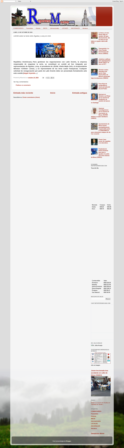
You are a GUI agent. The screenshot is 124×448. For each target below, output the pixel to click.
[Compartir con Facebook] (52, 78)
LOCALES (65, 28)
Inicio (52, 93)
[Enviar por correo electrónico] (46, 78)
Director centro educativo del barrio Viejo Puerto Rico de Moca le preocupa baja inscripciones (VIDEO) (100, 74)
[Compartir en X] (50, 78)
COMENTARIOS (18, 28)
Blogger (68, 441)
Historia (38, 28)
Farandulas (29, 28)
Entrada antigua (79, 93)
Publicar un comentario (23, 85)
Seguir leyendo (29, 73)
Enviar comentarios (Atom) (31, 97)
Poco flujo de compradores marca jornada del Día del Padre (104, 86)
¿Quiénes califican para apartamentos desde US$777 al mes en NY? (104, 61)
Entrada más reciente (23, 93)
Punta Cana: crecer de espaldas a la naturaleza (104, 141)
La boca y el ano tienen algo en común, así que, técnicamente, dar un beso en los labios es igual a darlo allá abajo (100, 38)
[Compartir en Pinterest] (53, 78)
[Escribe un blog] (48, 78)
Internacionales (54, 28)
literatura (85, 28)
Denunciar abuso (97, 433)
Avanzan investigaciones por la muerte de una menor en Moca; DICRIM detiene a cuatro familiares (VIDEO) (100, 113)
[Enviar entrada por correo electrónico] (43, 77)
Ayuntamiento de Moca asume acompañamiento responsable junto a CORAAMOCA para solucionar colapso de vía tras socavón (100, 129)
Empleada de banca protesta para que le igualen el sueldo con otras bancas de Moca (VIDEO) (100, 153)
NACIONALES (75, 28)
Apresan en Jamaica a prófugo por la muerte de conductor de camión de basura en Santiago (100, 98)
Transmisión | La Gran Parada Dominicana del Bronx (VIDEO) (104, 51)
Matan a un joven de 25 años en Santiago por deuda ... (100, 403)
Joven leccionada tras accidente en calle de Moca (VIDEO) (99, 373)
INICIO (45, 28)
